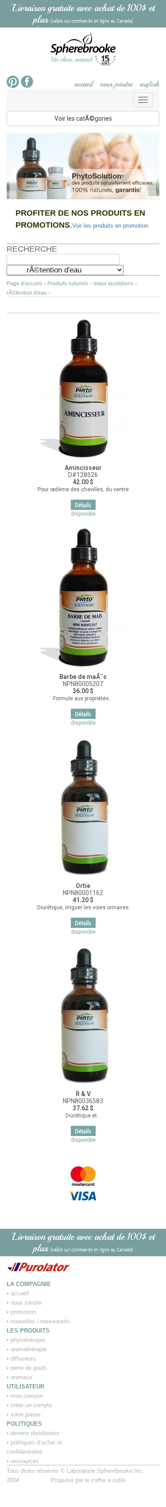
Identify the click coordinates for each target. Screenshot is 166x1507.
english (149, 84)
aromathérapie (29, 1349)
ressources (25, 1461)
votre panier (26, 1414)
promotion (23, 1312)
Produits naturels (67, 283)
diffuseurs (23, 1358)
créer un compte (31, 1405)
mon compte (26, 1396)
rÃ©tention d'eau (27, 293)
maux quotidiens (113, 283)
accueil (83, 84)
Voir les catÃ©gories (83, 118)
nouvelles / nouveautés (40, 1321)
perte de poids (29, 1368)
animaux (21, 1377)
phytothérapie (28, 1340)
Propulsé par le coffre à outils (88, 1480)
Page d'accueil (24, 283)
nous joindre (116, 84)
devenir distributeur (35, 1433)
